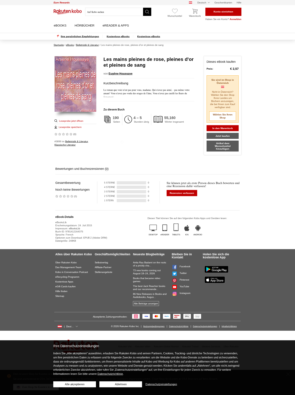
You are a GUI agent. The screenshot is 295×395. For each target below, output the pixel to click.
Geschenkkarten (223, 2)
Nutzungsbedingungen (154, 326)
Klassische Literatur (65, 144)
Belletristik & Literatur (76, 141)
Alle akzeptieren (75, 384)
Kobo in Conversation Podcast (71, 272)
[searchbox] (118, 12)
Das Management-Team (68, 267)
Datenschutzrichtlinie (178, 326)
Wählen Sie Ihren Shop (223, 116)
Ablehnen (121, 384)
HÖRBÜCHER (85, 25)
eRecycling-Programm (67, 276)
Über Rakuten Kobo (66, 262)
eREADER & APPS (116, 25)
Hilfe (239, 2)
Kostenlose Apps (64, 281)
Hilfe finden (61, 291)
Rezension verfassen (182, 193)
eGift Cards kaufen (65, 286)
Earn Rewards (62, 2)
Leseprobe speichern (70, 127)
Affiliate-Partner (103, 267)
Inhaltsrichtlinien (229, 326)
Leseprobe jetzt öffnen (71, 121)
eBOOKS (60, 25)
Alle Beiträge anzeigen (146, 303)
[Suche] (147, 12)
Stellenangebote (103, 272)
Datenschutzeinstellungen (205, 326)
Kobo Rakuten (68, 12)
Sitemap (59, 296)
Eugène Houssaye (120, 73)
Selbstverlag (101, 262)
